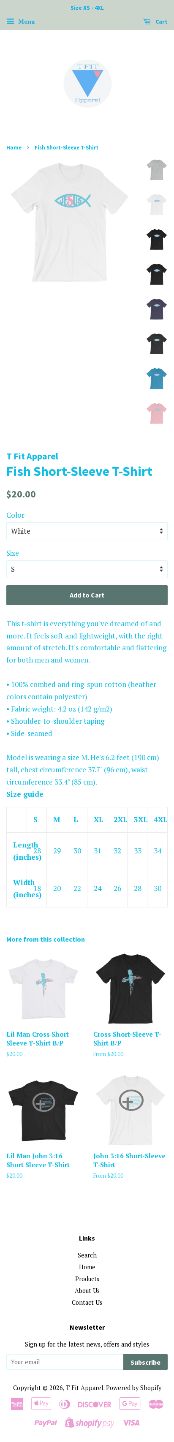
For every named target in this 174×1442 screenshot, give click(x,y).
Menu (25, 21)
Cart (161, 21)
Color (15, 515)
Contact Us (87, 1302)
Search (87, 1255)
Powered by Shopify (133, 1388)
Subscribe (145, 1362)
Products (87, 1279)
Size (12, 553)
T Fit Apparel (84, 1388)
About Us (87, 1291)
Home (14, 147)
